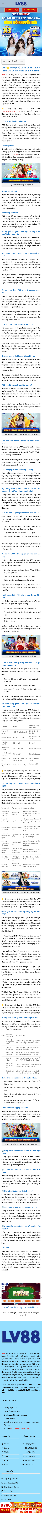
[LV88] (21, 3)
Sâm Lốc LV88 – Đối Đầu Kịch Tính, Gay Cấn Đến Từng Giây (21, 1308)
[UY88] (21, 1505)
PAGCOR (15, 154)
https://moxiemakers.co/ (11, 111)
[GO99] (21, 1510)
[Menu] (3, 3)
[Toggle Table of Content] (20, 61)
